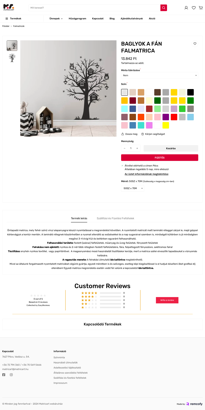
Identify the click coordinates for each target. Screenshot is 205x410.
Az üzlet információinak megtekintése (146, 174)
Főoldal (5, 26)
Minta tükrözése (131, 70)
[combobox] (98, 7)
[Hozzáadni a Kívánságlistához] (195, 43)
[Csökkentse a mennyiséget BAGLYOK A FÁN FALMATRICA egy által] (124, 148)
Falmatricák (18, 26)
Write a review (167, 300)
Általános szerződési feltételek (71, 372)
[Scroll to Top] (199, 393)
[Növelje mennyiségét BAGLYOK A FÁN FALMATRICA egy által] (137, 148)
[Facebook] (3, 374)
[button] (201, 8)
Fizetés (159, 157)
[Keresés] (163, 7)
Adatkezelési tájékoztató (67, 367)
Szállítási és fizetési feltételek (70, 377)
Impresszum (60, 383)
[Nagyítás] (110, 46)
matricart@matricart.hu (15, 369)
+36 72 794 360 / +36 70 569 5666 (21, 364)
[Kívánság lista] (194, 8)
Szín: (124, 84)
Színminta (59, 357)
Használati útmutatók (66, 362)
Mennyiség (127, 141)
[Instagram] (11, 374)
